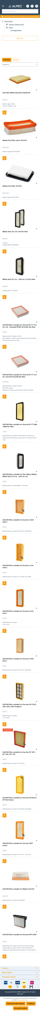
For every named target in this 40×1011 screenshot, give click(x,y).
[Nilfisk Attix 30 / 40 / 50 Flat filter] (20, 218)
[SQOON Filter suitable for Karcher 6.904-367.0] (20, 645)
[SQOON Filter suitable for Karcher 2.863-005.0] (20, 507)
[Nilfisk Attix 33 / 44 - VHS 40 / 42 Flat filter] (20, 266)
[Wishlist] (32, 6)
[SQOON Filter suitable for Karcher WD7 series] (20, 830)
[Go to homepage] (15, 6)
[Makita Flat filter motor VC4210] (20, 127)
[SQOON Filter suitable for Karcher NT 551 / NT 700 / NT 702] (20, 739)
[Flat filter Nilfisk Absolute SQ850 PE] (20, 79)
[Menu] (3, 6)
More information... (22, 1000)
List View (15, 60)
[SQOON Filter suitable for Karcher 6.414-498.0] (20, 552)
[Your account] (27, 6)
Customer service (9, 977)
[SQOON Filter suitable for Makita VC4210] (20, 876)
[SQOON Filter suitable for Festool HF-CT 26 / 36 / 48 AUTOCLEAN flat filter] (20, 361)
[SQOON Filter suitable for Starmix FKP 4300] (20, 921)
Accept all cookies (20, 1008)
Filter (21, 38)
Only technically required (15, 1003)
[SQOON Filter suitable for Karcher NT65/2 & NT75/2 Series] (20, 784)
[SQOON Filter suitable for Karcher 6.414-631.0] (20, 598)
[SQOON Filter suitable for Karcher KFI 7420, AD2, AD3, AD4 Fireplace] (20, 691)
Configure (30, 1003)
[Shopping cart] (36, 6)
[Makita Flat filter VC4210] (20, 173)
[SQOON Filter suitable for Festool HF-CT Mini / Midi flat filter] (20, 411)
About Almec (7, 973)
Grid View (6, 60)
